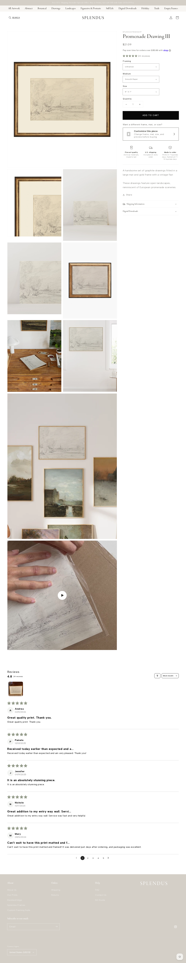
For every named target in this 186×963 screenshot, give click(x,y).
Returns (55, 895)
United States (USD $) (20, 952)
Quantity (127, 99)
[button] (14, 17)
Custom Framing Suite (18, 910)
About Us (12, 890)
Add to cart (151, 115)
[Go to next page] (109, 858)
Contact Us (101, 895)
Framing (127, 61)
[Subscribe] (56, 926)
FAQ (97, 890)
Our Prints (12, 895)
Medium (127, 74)
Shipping (55, 890)
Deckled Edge (14, 900)
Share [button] (129, 195)
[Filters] (157, 675)
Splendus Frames (16, 905)
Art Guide (100, 900)
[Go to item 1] (15, 689)
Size (125, 86)
